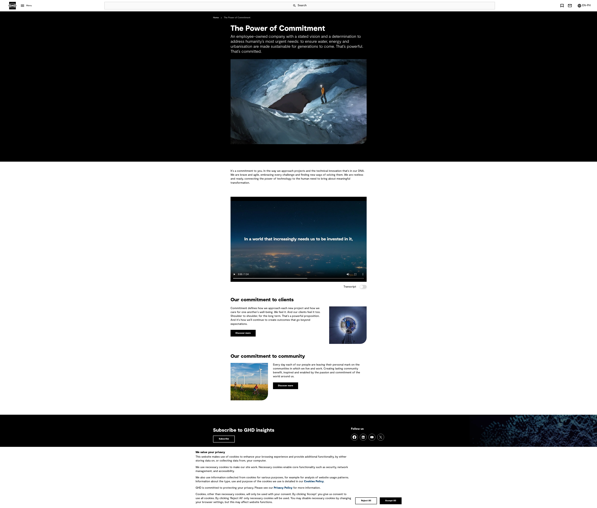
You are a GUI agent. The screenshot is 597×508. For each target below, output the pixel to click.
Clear (483, 5)
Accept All (390, 501)
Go (491, 5)
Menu (29, 6)
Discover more (243, 333)
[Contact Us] (570, 5)
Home (216, 18)
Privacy (283, 487)
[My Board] (562, 5)
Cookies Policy (314, 481)
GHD (12, 5)
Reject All (366, 501)
